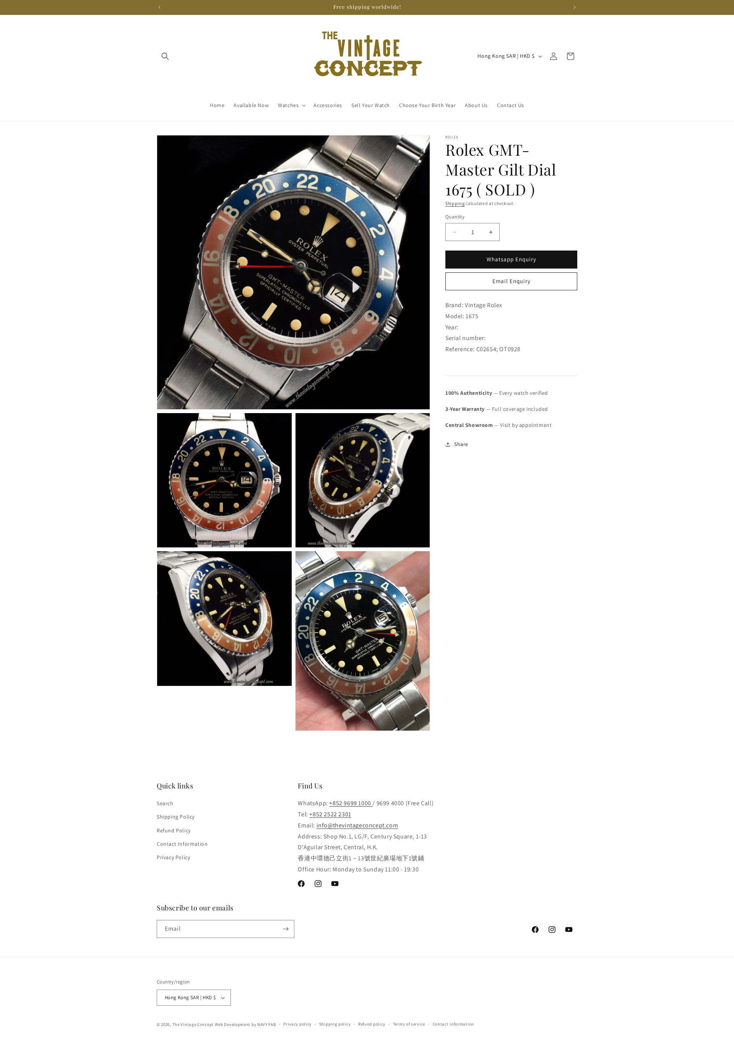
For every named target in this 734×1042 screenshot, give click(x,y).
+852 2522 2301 (330, 814)
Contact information (453, 1024)
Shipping (455, 203)
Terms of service (409, 1024)
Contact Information (182, 843)
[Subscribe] (285, 929)
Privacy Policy (173, 857)
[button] (165, 56)
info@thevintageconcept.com (357, 825)
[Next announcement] (574, 7)
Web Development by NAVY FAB (245, 1024)
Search (165, 803)
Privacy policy (297, 1024)
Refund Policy (174, 830)
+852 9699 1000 (350, 803)
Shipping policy (335, 1024)
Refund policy (371, 1024)
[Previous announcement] (159, 7)
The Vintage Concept (193, 1024)
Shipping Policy (176, 816)
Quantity (454, 217)
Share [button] (461, 444)
